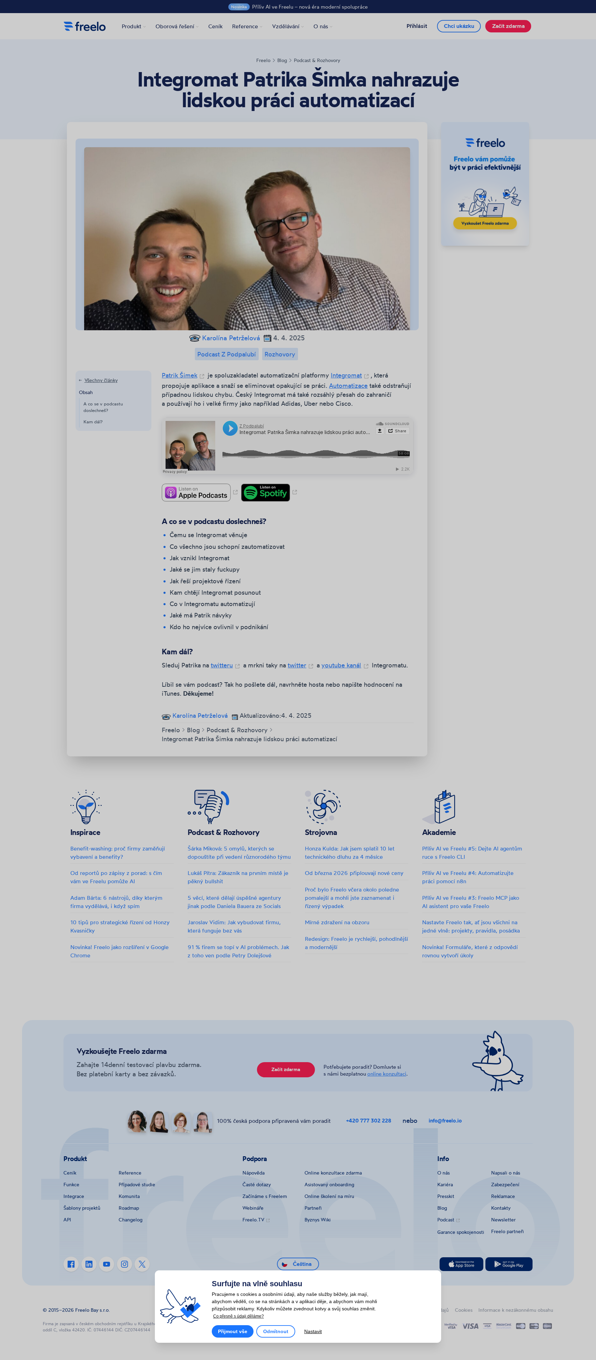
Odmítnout (275, 1331)
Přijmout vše (232, 1331)
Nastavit (313, 1331)
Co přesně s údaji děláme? (238, 1316)
